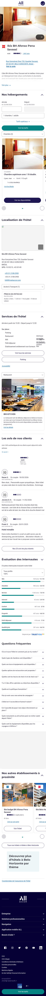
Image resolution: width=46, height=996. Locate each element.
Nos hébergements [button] (14, 94)
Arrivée (7, 103)
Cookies (4, 967)
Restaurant (8, 375)
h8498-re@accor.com (13, 280)
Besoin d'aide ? (8, 935)
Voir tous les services (23, 353)
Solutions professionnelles (13, 919)
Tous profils (8, 572)
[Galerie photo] (23, 24)
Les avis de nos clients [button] (17, 438)
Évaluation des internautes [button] (20, 559)
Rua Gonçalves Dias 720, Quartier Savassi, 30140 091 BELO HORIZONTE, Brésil (22, 62)
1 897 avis (26, 53)
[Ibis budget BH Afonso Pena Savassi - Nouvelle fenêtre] (17, 795)
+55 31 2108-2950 (12, 273)
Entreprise (6, 914)
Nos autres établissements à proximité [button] (21, 775)
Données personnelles (9, 965)
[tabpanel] (23, 174)
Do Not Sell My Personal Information (14, 973)
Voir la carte (11, 66)
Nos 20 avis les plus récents (23, 549)
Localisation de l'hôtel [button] (16, 219)
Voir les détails (8, 427)
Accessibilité (6, 366)
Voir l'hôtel (18, 829)
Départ (29, 103)
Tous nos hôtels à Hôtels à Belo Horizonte (23, 845)
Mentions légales (7, 970)
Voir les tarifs (23, 992)
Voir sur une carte (13, 822)
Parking (23, 359)
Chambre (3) (8, 134)
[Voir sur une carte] (23, 238)
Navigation (6, 924)
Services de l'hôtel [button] (14, 316)
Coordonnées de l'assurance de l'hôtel (16, 881)
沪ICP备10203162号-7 (9, 981)
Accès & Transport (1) (12, 287)
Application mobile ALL (12, 929)
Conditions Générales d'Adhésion (12, 962)
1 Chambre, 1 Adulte (11, 116)
